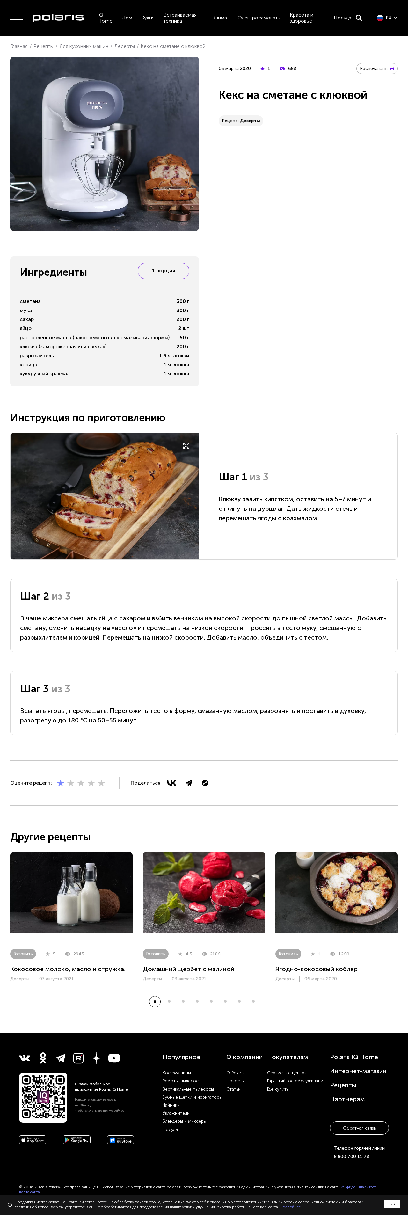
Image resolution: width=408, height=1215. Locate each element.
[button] (155, 1001)
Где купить (277, 1089)
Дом (127, 18)
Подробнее (290, 1207)
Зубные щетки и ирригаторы (192, 1097)
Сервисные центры (287, 1073)
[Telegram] (189, 783)
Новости (235, 1081)
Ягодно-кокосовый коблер (316, 969)
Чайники (171, 1105)
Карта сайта (29, 1192)
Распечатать (374, 68)
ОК (392, 1204)
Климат (220, 18)
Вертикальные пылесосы (188, 1089)
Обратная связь (359, 1128)
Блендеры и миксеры (185, 1121)
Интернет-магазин (358, 1071)
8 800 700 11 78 (351, 1156)
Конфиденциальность (358, 1187)
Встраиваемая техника (180, 18)
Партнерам (347, 1099)
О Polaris (235, 1073)
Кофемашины (177, 1073)
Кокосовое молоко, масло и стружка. (67, 969)
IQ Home (105, 18)
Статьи (233, 1089)
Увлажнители (176, 1113)
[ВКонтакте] (171, 783)
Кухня (148, 18)
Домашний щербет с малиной (188, 969)
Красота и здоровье (301, 18)
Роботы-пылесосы (182, 1081)
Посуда (342, 18)
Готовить (23, 953)
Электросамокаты (259, 18)
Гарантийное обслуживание (296, 1081)
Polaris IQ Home (354, 1057)
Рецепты (343, 1085)
